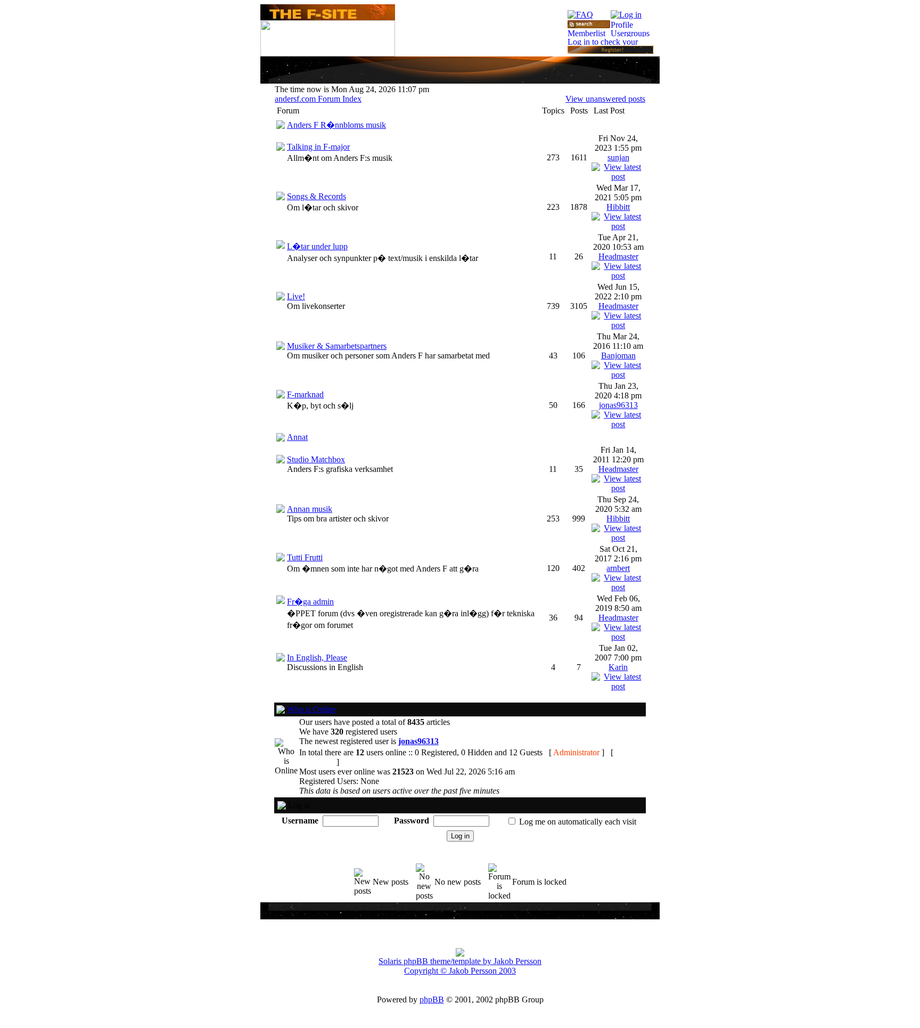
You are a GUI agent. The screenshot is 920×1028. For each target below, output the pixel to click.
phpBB (432, 999)
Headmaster (618, 256)
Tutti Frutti (305, 557)
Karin (618, 667)
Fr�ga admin (310, 601)
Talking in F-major (318, 146)
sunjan (618, 157)
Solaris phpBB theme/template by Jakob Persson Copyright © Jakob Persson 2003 (460, 966)
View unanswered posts (605, 98)
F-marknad (305, 394)
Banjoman (618, 355)
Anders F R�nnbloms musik (336, 124)
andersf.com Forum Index (318, 98)
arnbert (618, 568)
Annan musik (309, 508)
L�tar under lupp (317, 246)
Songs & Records (316, 196)
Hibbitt (618, 206)
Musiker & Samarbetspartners (337, 345)
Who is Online (311, 709)
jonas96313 (618, 405)
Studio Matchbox (316, 459)
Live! (296, 296)
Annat (297, 437)
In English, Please (317, 657)
